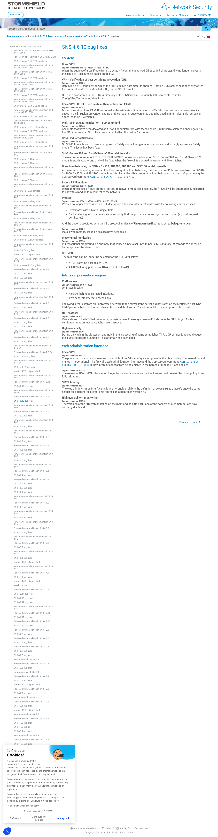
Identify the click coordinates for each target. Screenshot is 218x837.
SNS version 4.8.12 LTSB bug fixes (30, 127)
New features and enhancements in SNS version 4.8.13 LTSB (33, 111)
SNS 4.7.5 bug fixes (23, 322)
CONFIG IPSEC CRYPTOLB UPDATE (111, 176)
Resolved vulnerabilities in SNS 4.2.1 (31, 701)
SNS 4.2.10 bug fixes (24, 625)
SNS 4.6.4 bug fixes (23, 475)
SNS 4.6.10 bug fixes (24, 401)
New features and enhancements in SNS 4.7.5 (33, 313)
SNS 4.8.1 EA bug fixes (24, 250)
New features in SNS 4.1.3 (26, 735)
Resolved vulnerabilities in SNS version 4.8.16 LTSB (33, 73)
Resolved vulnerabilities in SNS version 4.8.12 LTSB (33, 121)
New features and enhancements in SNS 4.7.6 (33, 298)
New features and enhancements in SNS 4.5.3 (33, 523)
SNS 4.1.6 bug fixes (23, 723)
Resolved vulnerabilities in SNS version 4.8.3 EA (33, 230)
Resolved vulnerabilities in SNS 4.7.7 (31, 288)
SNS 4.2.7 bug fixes (23, 651)
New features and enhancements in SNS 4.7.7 (33, 283)
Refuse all (15, 818)
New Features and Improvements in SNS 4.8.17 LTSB (33, 51)
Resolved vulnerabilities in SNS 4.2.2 (31, 689)
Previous (183, 422)
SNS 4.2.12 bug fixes (24, 602)
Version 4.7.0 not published (27, 371)
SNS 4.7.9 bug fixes (23, 273)
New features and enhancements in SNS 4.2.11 (33, 607)
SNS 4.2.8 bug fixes (23, 642)
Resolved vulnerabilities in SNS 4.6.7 (31, 437)
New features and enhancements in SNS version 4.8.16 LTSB (33, 66)
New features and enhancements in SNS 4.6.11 (33, 376)
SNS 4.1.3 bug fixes (23, 744)
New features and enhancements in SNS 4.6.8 (33, 421)
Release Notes (133, 15)
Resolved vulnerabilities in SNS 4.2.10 (32, 621)
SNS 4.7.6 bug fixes (23, 307)
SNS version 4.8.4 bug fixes (27, 218)
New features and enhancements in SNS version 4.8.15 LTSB (33, 83)
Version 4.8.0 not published (27, 254)
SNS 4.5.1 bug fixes (23, 558)
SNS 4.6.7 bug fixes (23, 441)
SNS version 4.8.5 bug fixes (27, 201)
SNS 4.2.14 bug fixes (24, 594)
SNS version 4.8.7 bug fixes (27, 180)
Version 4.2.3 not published (27, 684)
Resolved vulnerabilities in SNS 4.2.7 (31, 646)
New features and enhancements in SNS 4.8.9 (33, 147)
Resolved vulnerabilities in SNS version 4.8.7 (33, 175)
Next (194, 422)
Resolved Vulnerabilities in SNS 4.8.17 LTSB (35, 57)
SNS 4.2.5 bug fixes (23, 667)
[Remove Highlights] (203, 36)
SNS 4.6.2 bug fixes (23, 488)
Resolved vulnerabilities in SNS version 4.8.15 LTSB (33, 90)
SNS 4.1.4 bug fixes (23, 731)
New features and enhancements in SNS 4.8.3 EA (33, 223)
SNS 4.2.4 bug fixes (23, 680)
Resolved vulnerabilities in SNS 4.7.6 (31, 303)
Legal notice (126, 832)
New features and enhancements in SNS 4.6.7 (33, 431)
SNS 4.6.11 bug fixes (24, 386)
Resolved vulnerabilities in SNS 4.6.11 (32, 382)
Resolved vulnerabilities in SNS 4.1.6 (31, 718)
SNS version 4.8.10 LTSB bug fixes (30, 142)
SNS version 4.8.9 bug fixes (27, 159)
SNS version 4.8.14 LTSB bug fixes (30, 106)
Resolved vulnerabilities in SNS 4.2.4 (31, 676)
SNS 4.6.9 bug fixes (23, 415)
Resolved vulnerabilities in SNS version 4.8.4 (33, 213)
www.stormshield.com (86, 828)
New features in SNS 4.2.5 (26, 659)
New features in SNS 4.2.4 (26, 672)
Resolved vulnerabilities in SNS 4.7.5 (31, 318)
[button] (206, 28)
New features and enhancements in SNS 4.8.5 (33, 196)
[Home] (198, 36)
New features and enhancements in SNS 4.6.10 (33, 391)
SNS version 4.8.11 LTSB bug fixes (30, 131)
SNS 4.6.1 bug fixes (23, 492)
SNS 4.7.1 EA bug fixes (24, 367)
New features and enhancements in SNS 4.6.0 (33, 497)
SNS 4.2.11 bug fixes (24, 617)
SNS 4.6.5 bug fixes (23, 460)
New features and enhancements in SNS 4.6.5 (33, 455)
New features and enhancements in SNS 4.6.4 (33, 465)
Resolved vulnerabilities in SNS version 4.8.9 (33, 153)
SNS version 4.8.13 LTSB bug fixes (30, 116)
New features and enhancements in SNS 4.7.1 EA (33, 361)
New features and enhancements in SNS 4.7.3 (33, 332)
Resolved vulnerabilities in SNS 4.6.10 (32, 396)
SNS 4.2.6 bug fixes (23, 655)
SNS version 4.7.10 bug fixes (27, 265)
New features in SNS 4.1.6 (26, 714)
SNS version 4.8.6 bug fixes (27, 191)
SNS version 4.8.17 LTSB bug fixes (30, 61)
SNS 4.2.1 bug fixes (23, 705)
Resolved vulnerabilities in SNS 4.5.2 (31, 543)
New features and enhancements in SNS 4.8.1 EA (33, 245)
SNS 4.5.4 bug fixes (23, 517)
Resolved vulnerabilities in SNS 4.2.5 (31, 663)
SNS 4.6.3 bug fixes (23, 483)
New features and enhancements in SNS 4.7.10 (33, 260)
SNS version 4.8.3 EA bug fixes (28, 235)
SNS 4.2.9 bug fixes (23, 634)
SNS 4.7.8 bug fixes (23, 278)
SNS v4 (13, 14)
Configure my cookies (39, 818)
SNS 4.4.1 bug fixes (23, 577)
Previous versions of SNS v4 (80, 36)
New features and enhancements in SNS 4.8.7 (33, 168)
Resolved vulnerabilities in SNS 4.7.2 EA (33, 352)
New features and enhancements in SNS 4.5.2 (33, 537)
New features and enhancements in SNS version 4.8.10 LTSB (33, 136)
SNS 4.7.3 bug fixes (23, 341)
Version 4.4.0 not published (27, 581)
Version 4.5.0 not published (27, 562)
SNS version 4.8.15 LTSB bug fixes (30, 95)
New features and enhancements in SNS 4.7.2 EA (33, 346)
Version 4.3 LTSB (22, 585)
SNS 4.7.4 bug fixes (23, 326)
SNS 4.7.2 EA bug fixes (24, 356)
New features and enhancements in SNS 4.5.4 (33, 512)
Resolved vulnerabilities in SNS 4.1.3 (31, 739)
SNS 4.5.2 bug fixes (23, 547)
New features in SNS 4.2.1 (26, 697)
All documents (202, 15)
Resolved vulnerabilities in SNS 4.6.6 (31, 445)
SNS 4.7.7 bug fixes (23, 292)
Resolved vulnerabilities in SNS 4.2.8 (31, 638)
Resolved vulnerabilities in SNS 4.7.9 (31, 269)
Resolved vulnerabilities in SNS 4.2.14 (32, 589)
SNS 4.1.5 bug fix (22, 727)
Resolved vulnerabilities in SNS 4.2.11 (32, 613)
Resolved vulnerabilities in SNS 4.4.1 (31, 572)
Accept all (63, 818)
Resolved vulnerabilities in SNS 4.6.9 (31, 411)
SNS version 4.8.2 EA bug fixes (28, 239)
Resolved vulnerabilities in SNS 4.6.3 (31, 479)
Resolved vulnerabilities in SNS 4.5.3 (31, 528)
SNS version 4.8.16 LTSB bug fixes (30, 78)
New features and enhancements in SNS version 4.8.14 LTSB (33, 100)
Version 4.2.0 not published (27, 710)
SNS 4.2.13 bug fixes (24, 598)
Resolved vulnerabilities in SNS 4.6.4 (31, 471)
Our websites (142, 828)
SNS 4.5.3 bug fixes (23, 532)
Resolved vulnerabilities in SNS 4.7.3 (31, 337)
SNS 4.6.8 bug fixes (23, 426)
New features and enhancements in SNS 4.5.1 (33, 552)
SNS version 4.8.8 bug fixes (27, 163)
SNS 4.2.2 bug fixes (23, 693)
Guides (154, 15)
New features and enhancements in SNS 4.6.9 (33, 406)
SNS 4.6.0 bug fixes (23, 507)
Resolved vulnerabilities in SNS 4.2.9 (31, 630)
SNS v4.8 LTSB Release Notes (47, 36)
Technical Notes (176, 15)
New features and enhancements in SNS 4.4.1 (33, 567)
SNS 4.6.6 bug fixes (23, 449)
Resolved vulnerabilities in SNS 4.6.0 (31, 502)
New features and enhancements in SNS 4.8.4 (33, 206)
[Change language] (209, 36)
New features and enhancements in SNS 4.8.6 (33, 185)
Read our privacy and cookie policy (23, 806)
